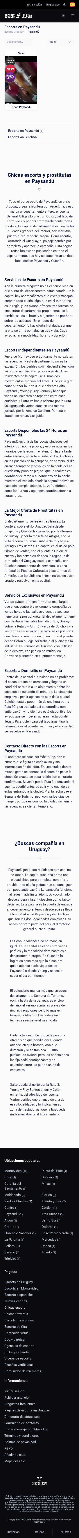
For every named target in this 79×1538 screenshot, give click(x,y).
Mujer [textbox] (53, 41)
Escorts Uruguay (14, 31)
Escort (21, 107)
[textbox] (15, 42)
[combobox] (18, 42)
